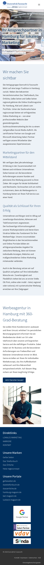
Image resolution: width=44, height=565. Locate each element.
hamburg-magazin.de (12, 492)
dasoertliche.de (9, 488)
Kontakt (16, 558)
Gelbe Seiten (8, 457)
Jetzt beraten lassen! (14, 380)
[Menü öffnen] (39, 4)
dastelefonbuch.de (11, 484)
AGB (39, 558)
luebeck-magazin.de (11, 499)
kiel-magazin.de (9, 496)
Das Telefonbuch (10, 461)
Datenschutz (33, 558)
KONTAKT (7, 445)
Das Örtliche (8, 465)
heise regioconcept (11, 468)
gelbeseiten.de (9, 481)
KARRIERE (7, 441)
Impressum (24, 558)
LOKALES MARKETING (12, 437)
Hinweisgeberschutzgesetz (32, 563)
